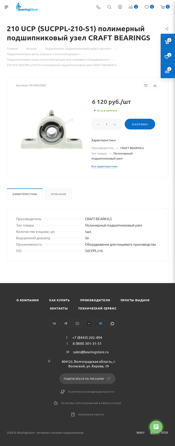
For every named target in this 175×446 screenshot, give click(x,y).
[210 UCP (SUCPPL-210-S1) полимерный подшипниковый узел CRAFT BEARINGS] (52, 131)
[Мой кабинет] (120, 7)
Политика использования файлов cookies (91, 403)
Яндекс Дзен (89, 323)
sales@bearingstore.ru (91, 352)
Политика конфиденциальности (91, 391)
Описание (58, 194)
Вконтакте (54, 323)
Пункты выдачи (135, 300)
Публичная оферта (91, 414)
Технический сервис (97, 308)
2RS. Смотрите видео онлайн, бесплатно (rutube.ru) (101, 323)
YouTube (77, 323)
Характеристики (25, 194)
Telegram (66, 323)
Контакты (59, 308)
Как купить (59, 300)
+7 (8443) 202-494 (87, 337)
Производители (95, 300)
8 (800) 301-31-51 (87, 343)
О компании (27, 300)
